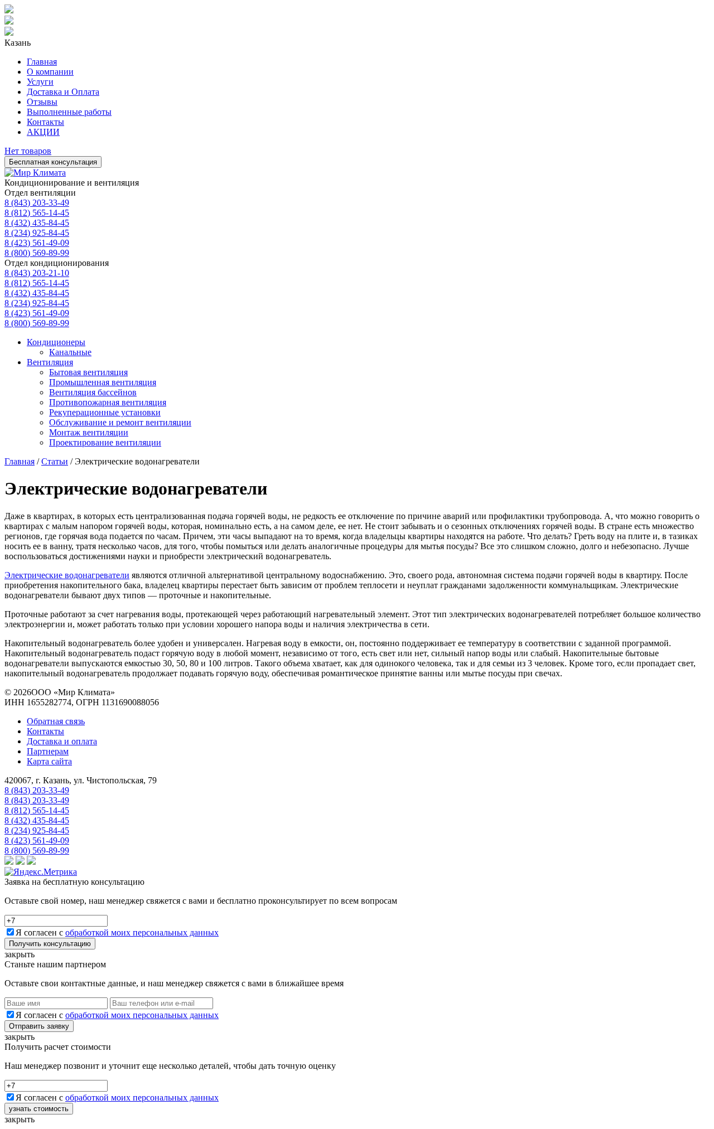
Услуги (40, 81)
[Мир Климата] (35, 172)
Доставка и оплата (62, 741)
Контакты (45, 122)
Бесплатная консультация (53, 162)
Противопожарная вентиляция (107, 402)
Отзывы (42, 101)
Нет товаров (27, 151)
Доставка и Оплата (63, 91)
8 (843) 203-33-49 (36, 202)
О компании (50, 71)
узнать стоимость (39, 1108)
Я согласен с (117, 932)
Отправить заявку (39, 1026)
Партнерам (48, 751)
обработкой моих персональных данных (142, 932)
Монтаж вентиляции (88, 432)
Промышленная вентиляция (102, 382)
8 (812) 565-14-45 (36, 212)
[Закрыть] (8, 32)
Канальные (70, 352)
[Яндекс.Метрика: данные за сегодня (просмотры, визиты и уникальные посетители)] (40, 872)
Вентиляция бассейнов (93, 392)
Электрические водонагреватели (66, 575)
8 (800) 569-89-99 (36, 253)
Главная (42, 61)
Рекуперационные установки (105, 412)
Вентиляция (50, 362)
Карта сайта (49, 761)
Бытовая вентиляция (88, 372)
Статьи (54, 461)
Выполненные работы (69, 112)
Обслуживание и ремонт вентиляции (120, 422)
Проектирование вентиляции (105, 442)
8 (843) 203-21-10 (36, 273)
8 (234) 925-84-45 (36, 233)
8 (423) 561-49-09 (36, 243)
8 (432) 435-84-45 (36, 222)
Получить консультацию (50, 943)
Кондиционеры (56, 342)
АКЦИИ (43, 132)
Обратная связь (56, 721)
